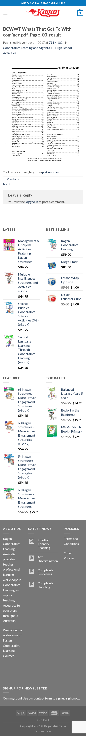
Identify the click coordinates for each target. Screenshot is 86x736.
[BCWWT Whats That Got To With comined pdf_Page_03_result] (43, 112)
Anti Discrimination (48, 559)
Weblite (48, 731)
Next (8, 184)
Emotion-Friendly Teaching (44, 543)
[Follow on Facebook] (6, 665)
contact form (43, 698)
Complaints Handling (45, 585)
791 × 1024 (56, 42)
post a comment (51, 172)
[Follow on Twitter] (6, 675)
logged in (31, 202)
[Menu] (5, 13)
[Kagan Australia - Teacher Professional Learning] (43, 13)
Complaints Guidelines (45, 572)
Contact (43, 719)
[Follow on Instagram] (14, 665)
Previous (11, 179)
